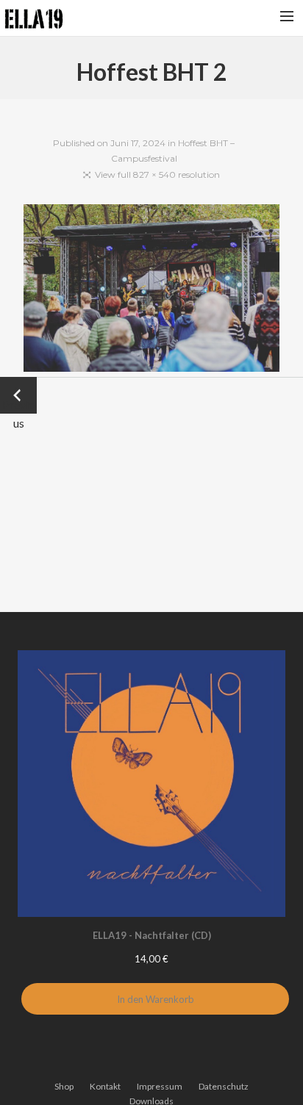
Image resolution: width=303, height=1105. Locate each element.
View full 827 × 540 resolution (157, 174)
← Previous (18, 396)
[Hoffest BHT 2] (152, 290)
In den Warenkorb (155, 999)
